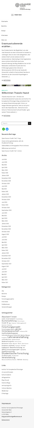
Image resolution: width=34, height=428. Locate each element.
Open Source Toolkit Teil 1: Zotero (12, 151)
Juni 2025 (4, 186)
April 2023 (4, 218)
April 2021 (4, 277)
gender (18, 329)
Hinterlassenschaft (10, 331)
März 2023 (5, 221)
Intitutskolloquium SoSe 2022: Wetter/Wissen (16, 335)
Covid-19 (5, 323)
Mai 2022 (4, 242)
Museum (15, 343)
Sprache (23, 349)
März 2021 (5, 280)
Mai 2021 (4, 274)
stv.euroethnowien (7, 372)
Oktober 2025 (6, 183)
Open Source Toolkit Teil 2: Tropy (11, 138)
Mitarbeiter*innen (7, 343)
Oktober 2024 (6, 199)
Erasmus (14, 323)
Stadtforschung (8, 351)
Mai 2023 (4, 215)
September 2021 (6, 263)
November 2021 (6, 258)
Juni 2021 (4, 272)
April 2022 (4, 245)
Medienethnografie (8, 341)
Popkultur (17, 345)
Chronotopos (20, 321)
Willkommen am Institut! (9, 148)
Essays (4, 296)
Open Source (25, 343)
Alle (3, 291)
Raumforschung (16, 347)
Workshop (25, 359)
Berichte (5, 90)
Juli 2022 (4, 237)
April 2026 (4, 167)
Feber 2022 (5, 250)
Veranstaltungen (7, 307)
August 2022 (5, 234)
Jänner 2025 (5, 194)
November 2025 (6, 181)
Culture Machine (7, 388)
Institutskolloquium (10, 333)
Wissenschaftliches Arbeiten (9, 359)
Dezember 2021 (6, 255)
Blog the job (5, 380)
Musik (19, 343)
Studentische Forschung (15, 354)
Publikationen (6, 304)
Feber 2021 (5, 282)
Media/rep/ (5, 391)
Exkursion (4, 325)
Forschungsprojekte (8, 299)
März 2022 (5, 247)
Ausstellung (19, 319)
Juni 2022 (4, 239)
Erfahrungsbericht (21, 323)
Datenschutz (6, 420)
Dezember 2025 (6, 178)
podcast (12, 345)
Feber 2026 (5, 173)
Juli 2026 (4, 159)
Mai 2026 (4, 165)
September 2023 (6, 210)
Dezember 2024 (6, 197)
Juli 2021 (4, 269)
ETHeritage (5, 393)
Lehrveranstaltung (18, 337)
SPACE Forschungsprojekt (11, 349)
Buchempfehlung (9, 321)
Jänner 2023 (5, 223)
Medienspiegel (18, 341)
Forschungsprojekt (11, 327)
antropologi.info (6, 385)
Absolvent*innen (9, 317)
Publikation (5, 347)
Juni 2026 (4, 162)
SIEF (24, 347)
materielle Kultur (6, 339)
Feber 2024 (5, 205)
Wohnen (19, 359)
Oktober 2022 (6, 231)
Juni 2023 (4, 213)
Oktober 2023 (6, 207)
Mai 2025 (4, 189)
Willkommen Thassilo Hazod (15, 93)
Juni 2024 (4, 202)
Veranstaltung (8, 358)
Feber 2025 (5, 191)
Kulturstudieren (6, 375)
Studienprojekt (6, 355)
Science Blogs (6, 383)
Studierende (15, 355)
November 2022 (6, 229)
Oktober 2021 (6, 261)
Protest (23, 345)
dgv (10, 323)
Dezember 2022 (6, 226)
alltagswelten (6, 377)
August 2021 (5, 266)
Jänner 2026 (5, 175)
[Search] (29, 123)
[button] (3, 129)
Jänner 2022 (5, 253)
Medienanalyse (16, 339)
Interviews (5, 301)
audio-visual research (8, 319)
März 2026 (5, 170)
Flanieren (9, 325)
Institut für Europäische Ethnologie (12, 369)
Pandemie (5, 345)
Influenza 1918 (23, 331)
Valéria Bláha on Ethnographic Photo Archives (15, 145)
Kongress (4, 337)
